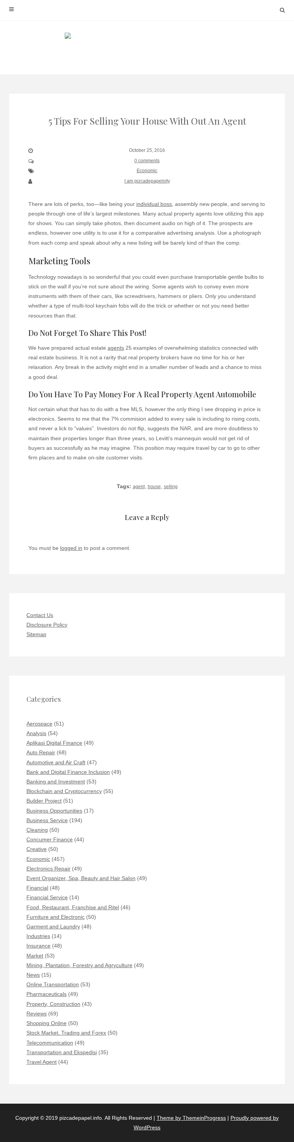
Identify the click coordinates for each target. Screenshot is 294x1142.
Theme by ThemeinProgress (191, 1118)
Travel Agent (41, 1062)
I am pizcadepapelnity (147, 181)
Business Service (47, 820)
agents (116, 348)
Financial (37, 888)
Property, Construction (53, 1004)
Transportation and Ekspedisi (61, 1052)
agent (139, 486)
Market (34, 956)
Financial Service (47, 897)
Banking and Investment (55, 781)
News (33, 975)
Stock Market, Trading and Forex (66, 1033)
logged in (71, 548)
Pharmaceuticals (46, 994)
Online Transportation (52, 984)
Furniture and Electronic (55, 917)
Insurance (38, 946)
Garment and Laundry (53, 926)
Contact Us (39, 615)
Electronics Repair (48, 869)
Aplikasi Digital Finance (54, 743)
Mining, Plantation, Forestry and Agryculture (79, 965)
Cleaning (37, 830)
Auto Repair (40, 752)
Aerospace (39, 724)
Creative (36, 849)
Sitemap (36, 634)
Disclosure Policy (46, 625)
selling (171, 486)
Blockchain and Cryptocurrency (64, 791)
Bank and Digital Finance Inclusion (68, 772)
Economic (147, 170)
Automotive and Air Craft (55, 762)
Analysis (36, 733)
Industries (38, 936)
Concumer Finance (49, 839)
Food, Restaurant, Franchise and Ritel (72, 907)
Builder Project (44, 801)
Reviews (36, 1013)
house (154, 486)
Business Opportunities (54, 811)
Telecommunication (49, 1043)
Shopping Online (46, 1023)
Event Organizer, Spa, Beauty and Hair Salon (81, 878)
